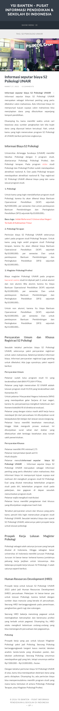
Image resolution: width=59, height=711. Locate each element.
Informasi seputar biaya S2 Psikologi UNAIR (26, 79)
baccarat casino (12, 280)
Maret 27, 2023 (12, 86)
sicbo (44, 164)
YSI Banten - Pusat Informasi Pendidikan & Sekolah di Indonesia (29, 9)
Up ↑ (30, 705)
